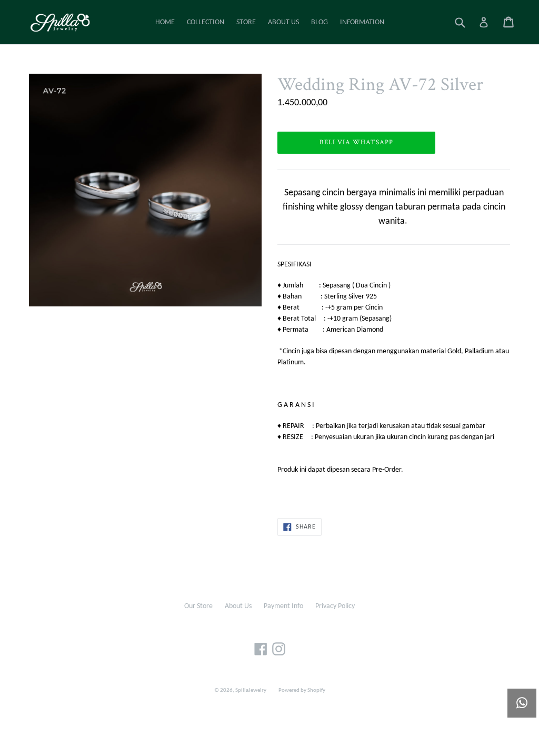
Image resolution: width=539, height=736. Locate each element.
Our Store (198, 606)
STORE (246, 22)
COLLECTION (205, 22)
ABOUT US (283, 22)
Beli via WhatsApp (357, 142)
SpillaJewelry (250, 690)
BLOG (319, 22)
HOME (165, 22)
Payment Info (283, 606)
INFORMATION (362, 22)
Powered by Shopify (301, 690)
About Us (238, 606)
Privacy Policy (335, 606)
